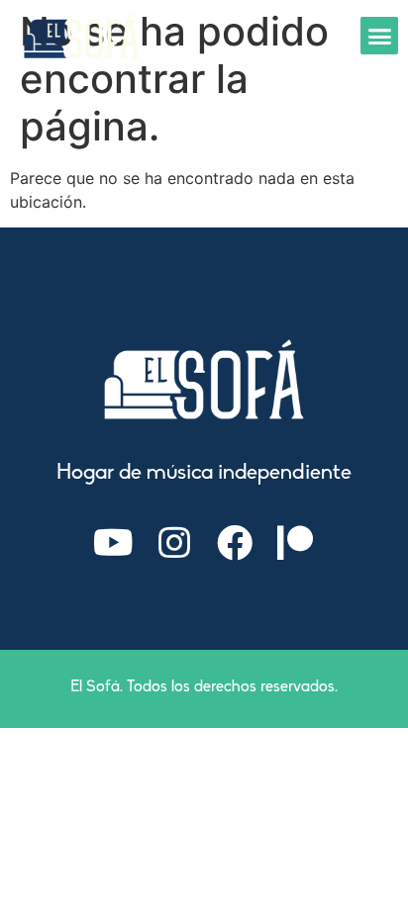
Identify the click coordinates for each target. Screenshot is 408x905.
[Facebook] (235, 543)
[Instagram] (174, 543)
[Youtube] (114, 543)
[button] (379, 35)
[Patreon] (295, 543)
